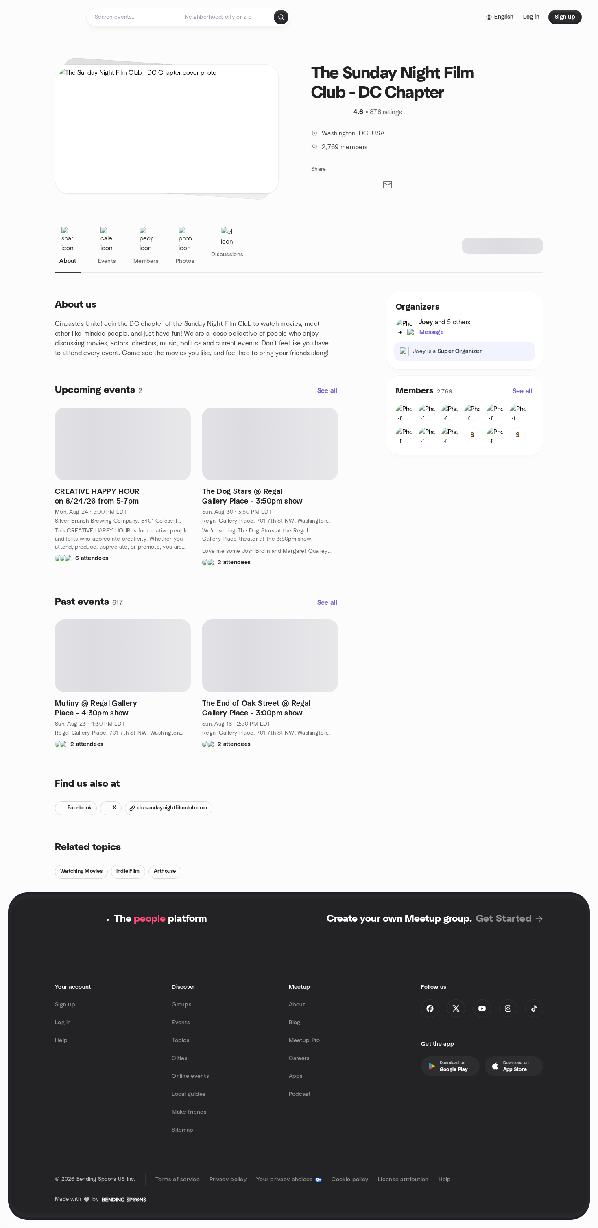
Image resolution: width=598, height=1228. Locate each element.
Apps (296, 1076)
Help (61, 1040)
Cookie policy (350, 1179)
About (297, 1005)
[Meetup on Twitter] (456, 1008)
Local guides (188, 1094)
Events (181, 1022)
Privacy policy (228, 1179)
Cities (180, 1058)
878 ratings (386, 112)
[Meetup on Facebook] (430, 1008)
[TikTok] (534, 1008)
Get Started (504, 919)
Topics (181, 1040)
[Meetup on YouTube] (482, 1008)
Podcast (300, 1094)
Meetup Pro (304, 1040)
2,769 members (344, 147)
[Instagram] (508, 1008)
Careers (299, 1058)
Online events (190, 1076)
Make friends (189, 1112)
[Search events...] (281, 17)
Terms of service (177, 1179)
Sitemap (182, 1130)
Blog (295, 1022)
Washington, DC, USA (353, 133)
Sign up (65, 1005)
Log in (63, 1022)
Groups (182, 1005)
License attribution (403, 1179)
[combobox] (226, 17)
